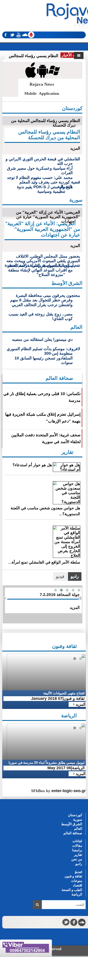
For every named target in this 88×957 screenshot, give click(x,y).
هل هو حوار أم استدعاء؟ (32, 465)
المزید (75, 148)
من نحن (76, 859)
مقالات (77, 845)
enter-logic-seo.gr (68, 791)
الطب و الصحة (72, 890)
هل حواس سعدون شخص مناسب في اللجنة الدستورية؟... (45, 511)
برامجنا (77, 850)
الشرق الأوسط (71, 824)
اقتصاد (77, 885)
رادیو (78, 864)
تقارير (78, 855)
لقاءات (77, 841)
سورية (77, 819)
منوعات (76, 881)
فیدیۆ (78, 872)
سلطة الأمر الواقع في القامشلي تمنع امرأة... (44, 562)
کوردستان (75, 815)
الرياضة (77, 894)
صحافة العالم (72, 833)
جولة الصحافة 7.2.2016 (60, 594)
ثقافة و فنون (73, 876)
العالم (78, 828)
